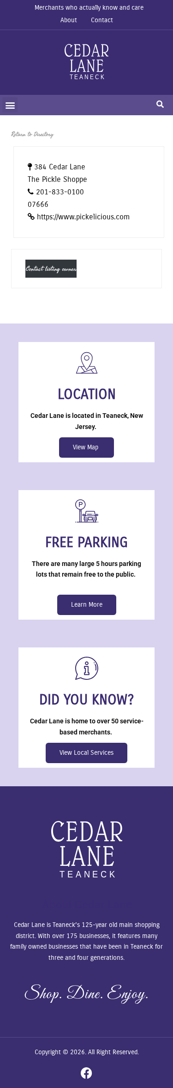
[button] (10, 104)
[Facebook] (86, 1073)
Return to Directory (32, 134)
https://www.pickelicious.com (83, 216)
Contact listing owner (51, 268)
